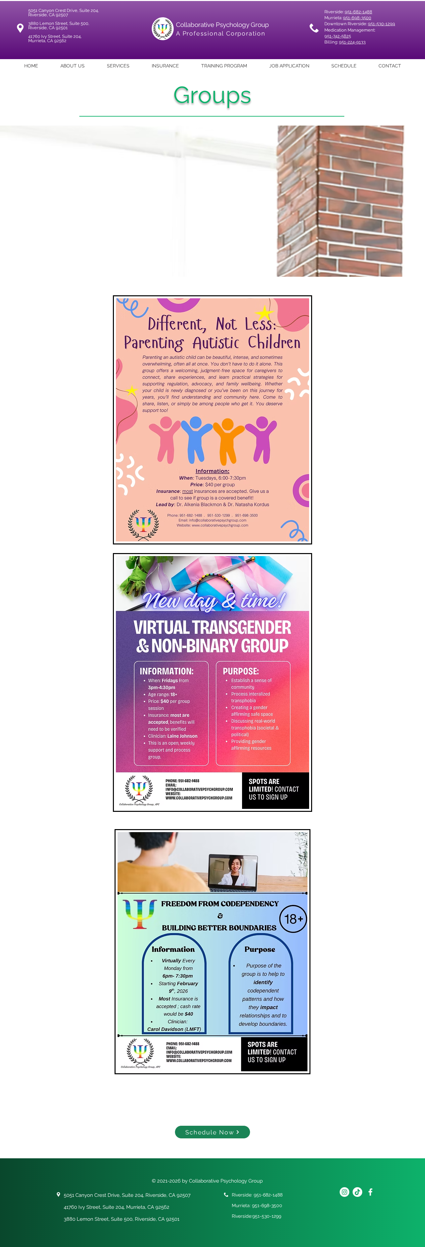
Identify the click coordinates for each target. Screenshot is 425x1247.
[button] (118, 66)
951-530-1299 (381, 23)
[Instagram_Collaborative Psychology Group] (344, 1192)
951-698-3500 (357, 17)
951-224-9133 (352, 42)
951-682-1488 (358, 11)
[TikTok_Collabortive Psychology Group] (357, 1192)
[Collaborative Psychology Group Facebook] (370, 1192)
